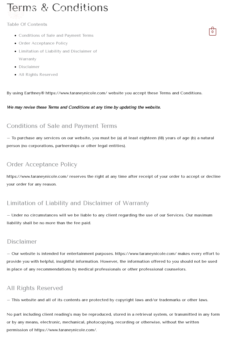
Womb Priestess (58, 9)
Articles (193, 31)
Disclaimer (29, 66)
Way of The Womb (97, 31)
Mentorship (166, 31)
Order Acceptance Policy (43, 43)
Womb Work (135, 31)
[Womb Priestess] (16, 11)
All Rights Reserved (38, 74)
